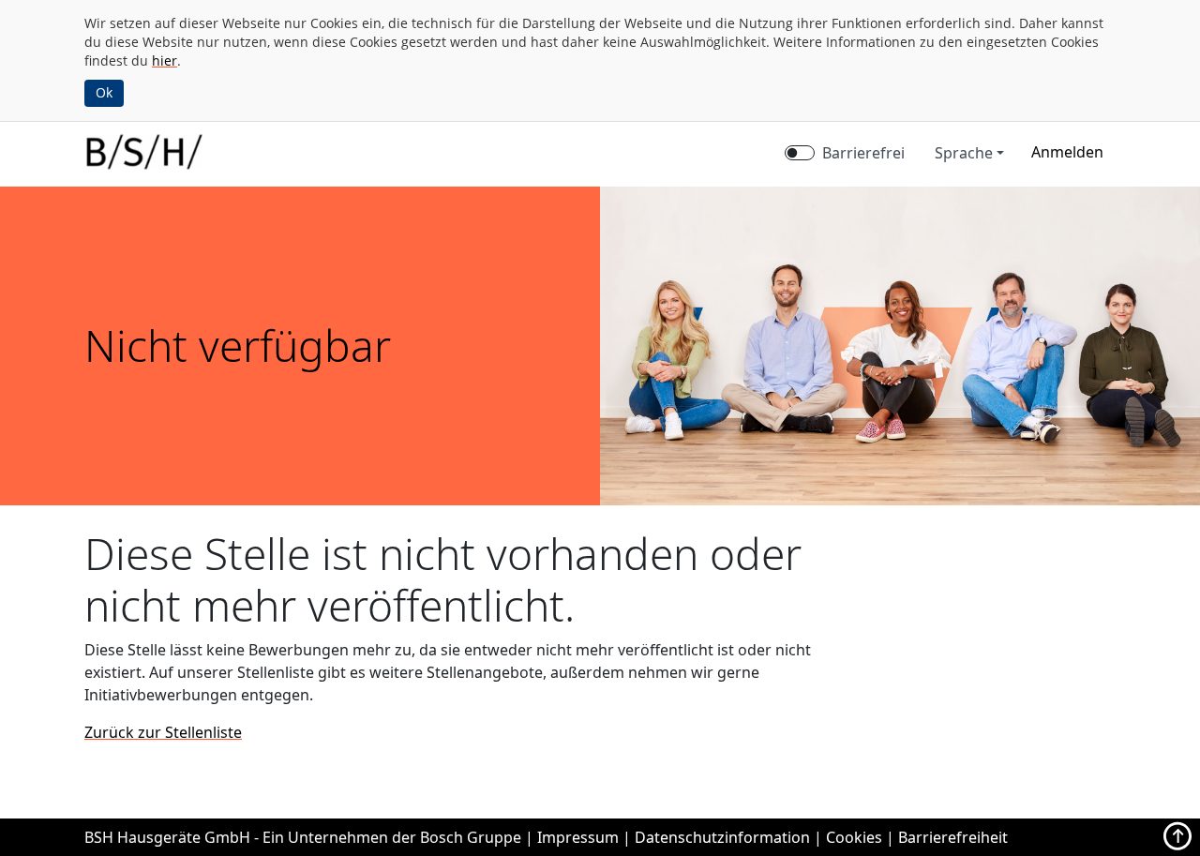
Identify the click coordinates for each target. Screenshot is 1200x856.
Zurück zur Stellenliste (163, 732)
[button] (1067, 152)
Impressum (578, 837)
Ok (104, 92)
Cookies (854, 837)
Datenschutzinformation (722, 837)
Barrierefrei (863, 153)
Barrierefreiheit (953, 837)
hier (164, 60)
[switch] (800, 152)
